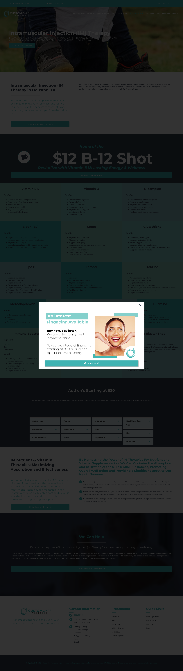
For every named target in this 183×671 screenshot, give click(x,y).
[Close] (140, 305)
